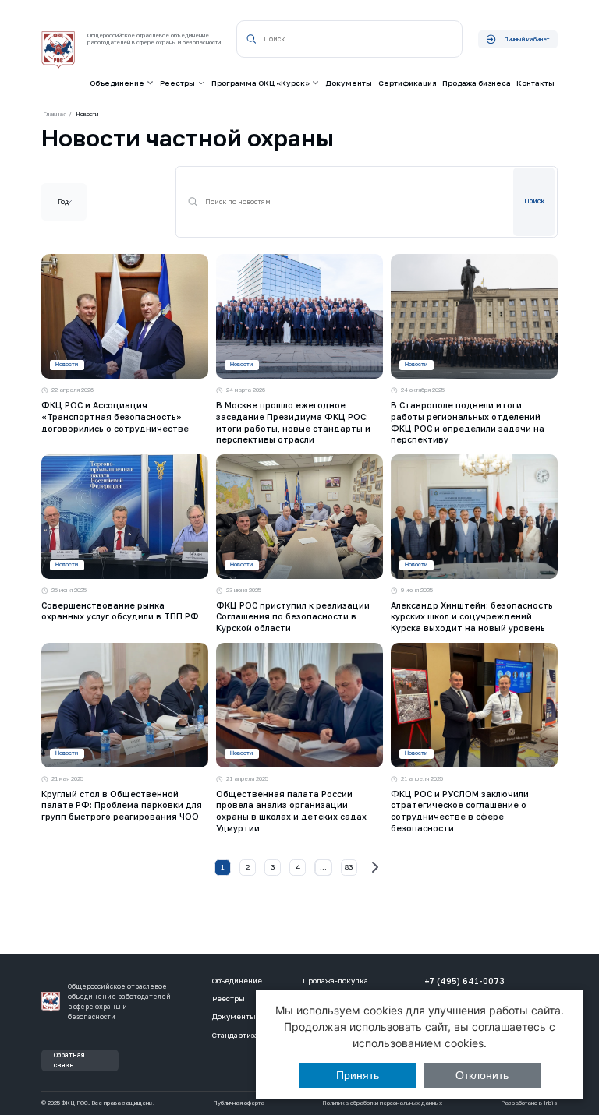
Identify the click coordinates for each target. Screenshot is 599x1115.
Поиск (534, 201)
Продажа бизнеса (476, 83)
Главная (54, 114)
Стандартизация (241, 1035)
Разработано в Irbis (529, 1103)
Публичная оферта (238, 1103)
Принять (357, 1075)
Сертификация (407, 83)
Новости (66, 364)
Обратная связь (69, 1060)
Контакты (535, 83)
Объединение (237, 980)
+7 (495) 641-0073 (464, 981)
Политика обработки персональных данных (382, 1103)
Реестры (228, 998)
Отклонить (482, 1075)
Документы (348, 83)
